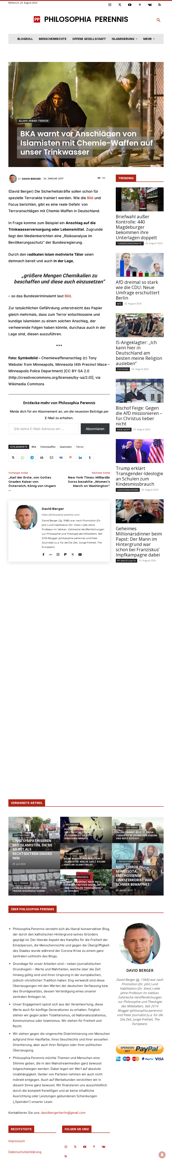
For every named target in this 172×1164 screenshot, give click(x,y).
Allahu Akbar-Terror (33, 120)
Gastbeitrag (22, 835)
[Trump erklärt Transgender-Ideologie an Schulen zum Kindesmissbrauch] (140, 451)
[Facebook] (43, 553)
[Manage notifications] (162, 1154)
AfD (119, 303)
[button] (159, 20)
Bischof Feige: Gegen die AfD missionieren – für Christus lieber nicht (139, 416)
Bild (90, 198)
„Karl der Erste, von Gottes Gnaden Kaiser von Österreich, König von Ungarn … (32, 484)
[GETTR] (50, 553)
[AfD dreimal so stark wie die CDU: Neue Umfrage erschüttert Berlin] (140, 265)
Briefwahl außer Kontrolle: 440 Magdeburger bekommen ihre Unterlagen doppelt (136, 227)
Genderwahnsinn (127, 489)
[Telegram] (32, 457)
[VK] (61, 457)
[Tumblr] (90, 457)
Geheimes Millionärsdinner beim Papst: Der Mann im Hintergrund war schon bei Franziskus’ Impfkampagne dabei (139, 542)
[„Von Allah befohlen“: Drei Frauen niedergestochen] (34, 886)
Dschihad (123, 369)
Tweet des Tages (127, 827)
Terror (80, 446)
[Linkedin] (80, 457)
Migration (72, 824)
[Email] (51, 457)
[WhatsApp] (22, 457)
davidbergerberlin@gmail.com (63, 1113)
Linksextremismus (77, 877)
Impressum (16, 1141)
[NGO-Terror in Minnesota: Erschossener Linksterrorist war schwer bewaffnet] (138, 869)
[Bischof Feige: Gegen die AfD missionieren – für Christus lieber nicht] (140, 391)
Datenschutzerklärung (24, 1152)
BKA (34, 446)
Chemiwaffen (48, 446)
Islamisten (66, 446)
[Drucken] (41, 457)
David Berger (31, 178)
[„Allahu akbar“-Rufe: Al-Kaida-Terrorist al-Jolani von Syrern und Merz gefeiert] (138, 833)
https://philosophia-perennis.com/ (61, 514)
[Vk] (150, 5)
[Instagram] (110, 5)
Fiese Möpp (123, 429)
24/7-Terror (21, 883)
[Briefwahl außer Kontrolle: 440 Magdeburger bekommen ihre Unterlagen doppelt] (140, 199)
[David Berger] (13, 179)
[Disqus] (59, 622)
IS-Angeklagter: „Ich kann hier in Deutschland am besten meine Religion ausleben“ (139, 352)
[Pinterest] (140, 5)
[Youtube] (130, 5)
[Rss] (160, 5)
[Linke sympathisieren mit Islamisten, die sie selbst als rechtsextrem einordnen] (34, 834)
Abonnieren (95, 429)
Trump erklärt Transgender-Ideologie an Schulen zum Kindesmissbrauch (139, 476)
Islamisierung (74, 853)
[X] (12, 457)
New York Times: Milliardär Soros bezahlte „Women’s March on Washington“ (89, 482)
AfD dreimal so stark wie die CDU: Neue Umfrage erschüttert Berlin (138, 290)
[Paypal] (65, 553)
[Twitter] (120, 5)
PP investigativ (126, 560)
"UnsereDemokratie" (129, 243)
